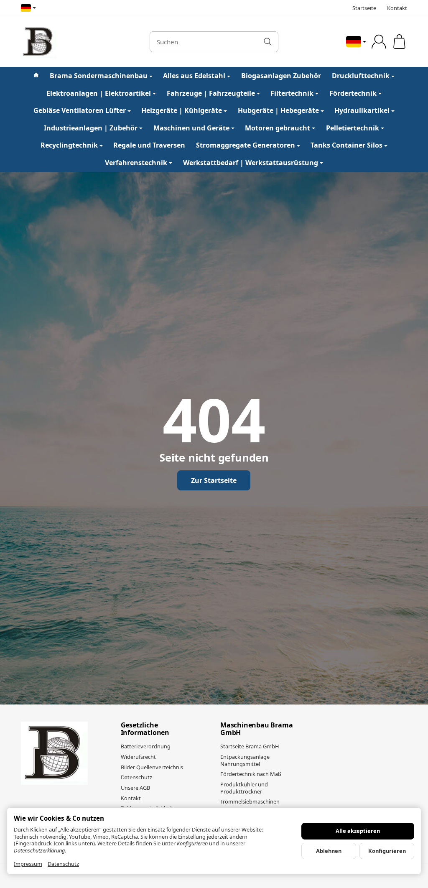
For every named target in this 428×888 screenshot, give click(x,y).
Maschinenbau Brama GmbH (256, 729)
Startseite (364, 8)
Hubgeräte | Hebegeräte (278, 110)
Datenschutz (63, 864)
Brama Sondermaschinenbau (99, 75)
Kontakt (397, 8)
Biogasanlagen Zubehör (281, 75)
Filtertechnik (291, 93)
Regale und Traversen (149, 145)
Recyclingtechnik (69, 145)
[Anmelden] (379, 41)
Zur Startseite (214, 480)
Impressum (28, 864)
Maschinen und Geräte (191, 128)
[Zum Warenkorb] (399, 41)
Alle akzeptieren (358, 830)
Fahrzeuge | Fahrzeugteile (211, 93)
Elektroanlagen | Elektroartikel (98, 93)
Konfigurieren (387, 851)
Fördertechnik (353, 93)
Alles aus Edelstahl (194, 75)
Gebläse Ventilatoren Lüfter (79, 110)
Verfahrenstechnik (136, 162)
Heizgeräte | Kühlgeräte (181, 110)
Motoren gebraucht (277, 128)
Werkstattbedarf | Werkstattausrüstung (250, 162)
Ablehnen (328, 851)
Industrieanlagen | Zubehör (91, 128)
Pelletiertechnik (352, 128)
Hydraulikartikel (362, 110)
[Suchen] (267, 41)
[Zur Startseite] (79, 42)
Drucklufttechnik (361, 75)
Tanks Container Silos (346, 145)
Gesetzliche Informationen (145, 729)
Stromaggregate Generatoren (245, 145)
